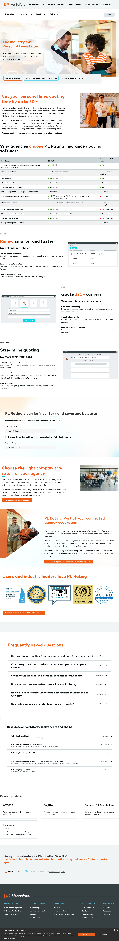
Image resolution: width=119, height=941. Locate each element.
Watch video (106, 770)
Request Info (107, 4)
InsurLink (8, 824)
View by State (11, 426)
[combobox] (115, 930)
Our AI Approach (88, 908)
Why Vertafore (34, 4)
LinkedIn (106, 908)
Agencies (9, 14)
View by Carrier (11, 443)
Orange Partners (60, 911)
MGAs (39, 14)
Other (52, 14)
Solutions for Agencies (13, 908)
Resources (60, 4)
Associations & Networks (64, 914)
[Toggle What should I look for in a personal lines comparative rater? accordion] (106, 676)
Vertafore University (38, 911)
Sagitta (48, 805)
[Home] (14, 4)
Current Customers (74, 4)
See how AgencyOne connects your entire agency (69, 562)
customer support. (57, 872)
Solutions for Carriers (12, 911)
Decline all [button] (104, 934)
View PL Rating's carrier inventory (40, 78)
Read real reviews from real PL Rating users (23, 613)
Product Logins (35, 908)
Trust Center (35, 918)
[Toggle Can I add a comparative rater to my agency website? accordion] (106, 704)
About (87, 4)
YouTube (106, 914)
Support (95, 4)
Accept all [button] (86, 934)
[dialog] (59, 934)
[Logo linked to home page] (17, 897)
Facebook (107, 911)
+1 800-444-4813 (77, 78)
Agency (7, 809)
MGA (100, 809)
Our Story (85, 911)
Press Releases (87, 914)
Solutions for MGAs (11, 914)
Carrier (96, 809)
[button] (39, 939)
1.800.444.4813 (14, 872)
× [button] (117, 930)
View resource (105, 736)
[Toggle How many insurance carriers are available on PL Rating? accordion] (106, 684)
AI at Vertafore (48, 4)
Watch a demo (11, 78)
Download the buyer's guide (17, 500)
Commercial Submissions (99, 805)
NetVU (57, 908)
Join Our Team (87, 918)
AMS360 (8, 805)
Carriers (25, 14)
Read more (24, 937)
